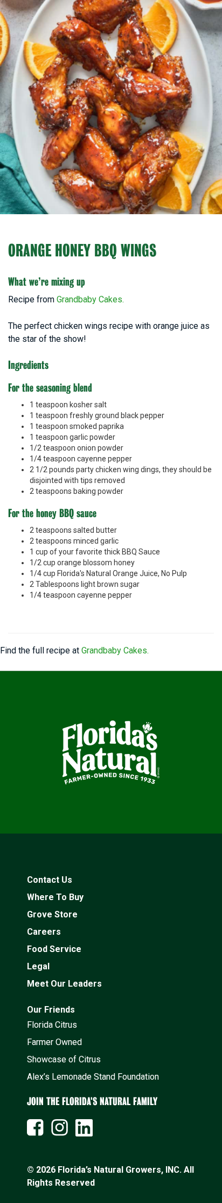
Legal (38, 966)
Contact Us (49, 880)
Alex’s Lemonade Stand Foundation (93, 1077)
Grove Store (52, 914)
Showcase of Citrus (64, 1059)
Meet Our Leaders (64, 984)
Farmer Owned (54, 1042)
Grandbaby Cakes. (90, 299)
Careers (44, 932)
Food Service (54, 949)
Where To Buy (55, 897)
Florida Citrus (52, 1025)
